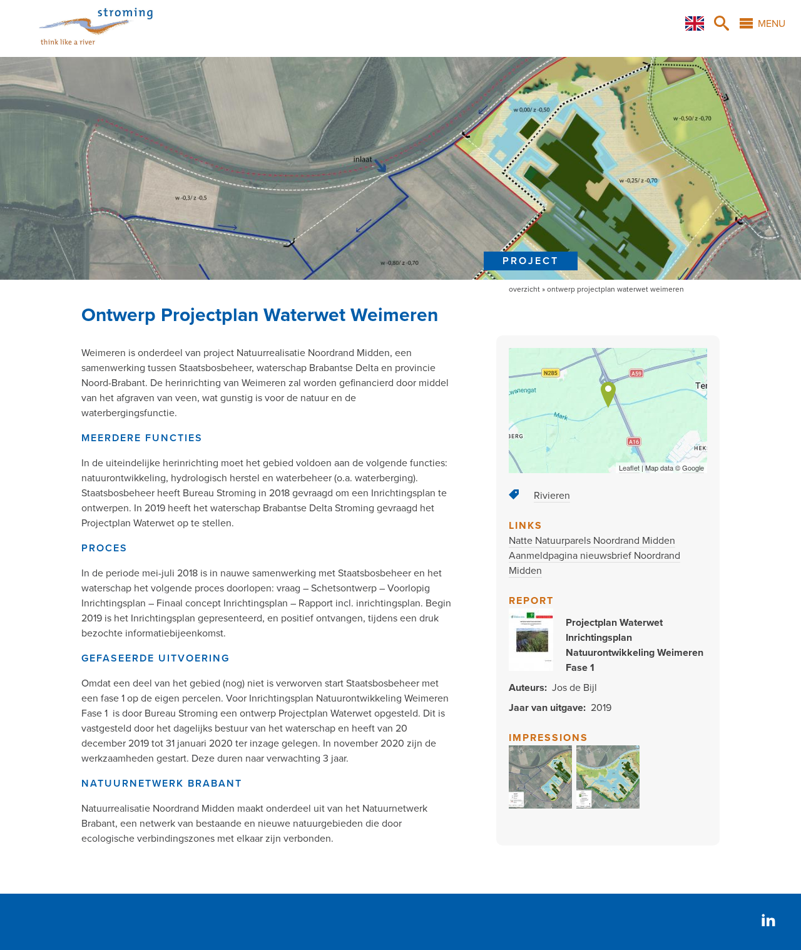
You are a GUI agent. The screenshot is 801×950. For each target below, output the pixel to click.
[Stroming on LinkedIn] (768, 921)
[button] (541, 805)
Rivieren (552, 495)
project (531, 261)
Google (693, 467)
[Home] (80, 49)
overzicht (524, 289)
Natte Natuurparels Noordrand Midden (592, 540)
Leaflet (629, 467)
